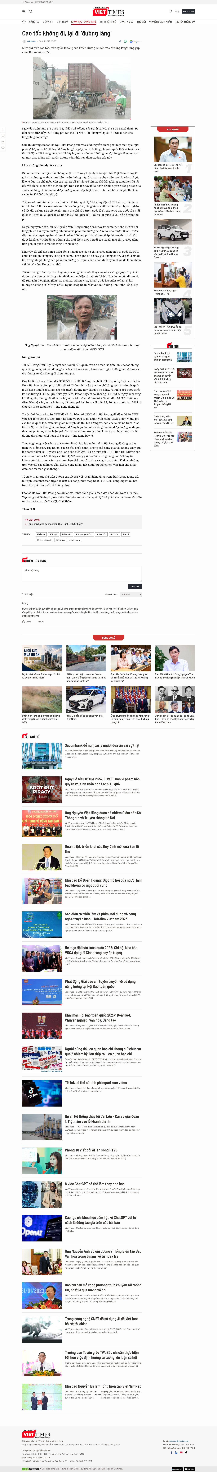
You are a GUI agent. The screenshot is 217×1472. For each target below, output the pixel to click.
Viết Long (31, 41)
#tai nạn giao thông (84, 534)
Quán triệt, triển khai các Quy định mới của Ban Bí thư (163, 420)
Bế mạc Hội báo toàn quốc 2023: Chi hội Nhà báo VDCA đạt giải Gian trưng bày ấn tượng (101, 950)
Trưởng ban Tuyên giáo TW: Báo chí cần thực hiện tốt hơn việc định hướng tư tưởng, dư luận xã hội (102, 1355)
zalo (176, 1452)
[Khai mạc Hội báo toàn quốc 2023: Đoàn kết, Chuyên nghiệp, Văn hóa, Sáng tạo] (42, 1026)
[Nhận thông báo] (170, 11)
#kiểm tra (41, 534)
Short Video (126, 22)
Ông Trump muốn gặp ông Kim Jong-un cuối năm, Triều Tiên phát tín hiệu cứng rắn (130, 719)
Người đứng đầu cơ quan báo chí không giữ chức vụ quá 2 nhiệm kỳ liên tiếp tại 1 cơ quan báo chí (103, 1051)
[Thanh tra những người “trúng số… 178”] (173, 275)
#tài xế (126, 534)
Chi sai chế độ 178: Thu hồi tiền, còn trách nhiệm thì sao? (168, 168)
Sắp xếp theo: (111, 594)
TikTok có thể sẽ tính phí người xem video (96, 1082)
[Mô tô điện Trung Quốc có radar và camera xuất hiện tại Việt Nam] (173, 311)
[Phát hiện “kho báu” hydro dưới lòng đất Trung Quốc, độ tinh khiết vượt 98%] (42, 699)
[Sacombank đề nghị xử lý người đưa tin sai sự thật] (184, 357)
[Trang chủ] (24, 22)
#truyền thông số (44, 540)
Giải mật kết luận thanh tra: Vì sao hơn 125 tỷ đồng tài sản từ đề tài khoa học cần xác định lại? (86, 677)
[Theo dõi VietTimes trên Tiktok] (186, 1452)
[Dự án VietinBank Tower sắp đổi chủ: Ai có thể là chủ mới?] (42, 658)
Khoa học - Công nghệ (83, 22)
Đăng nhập (188, 11)
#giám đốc (101, 534)
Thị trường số (108, 22)
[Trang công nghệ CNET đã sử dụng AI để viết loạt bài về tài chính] (42, 1329)
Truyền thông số (185, 22)
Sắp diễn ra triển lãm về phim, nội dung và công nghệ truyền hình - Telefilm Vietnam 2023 (100, 916)
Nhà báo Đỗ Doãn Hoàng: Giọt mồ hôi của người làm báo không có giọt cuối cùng (164, 439)
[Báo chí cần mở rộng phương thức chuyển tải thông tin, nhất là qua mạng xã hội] (42, 1295)
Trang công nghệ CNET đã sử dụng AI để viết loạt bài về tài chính (101, 1321)
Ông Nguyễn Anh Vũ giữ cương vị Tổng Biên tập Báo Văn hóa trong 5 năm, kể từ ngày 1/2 (103, 1253)
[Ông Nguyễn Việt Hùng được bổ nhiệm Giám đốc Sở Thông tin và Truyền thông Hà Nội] (184, 395)
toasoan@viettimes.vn (179, 1441)
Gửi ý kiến (135, 586)
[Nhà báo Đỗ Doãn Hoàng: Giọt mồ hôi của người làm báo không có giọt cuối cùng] (184, 437)
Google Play (189, 1469)
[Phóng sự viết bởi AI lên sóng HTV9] (42, 1160)
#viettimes (60, 540)
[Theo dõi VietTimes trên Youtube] (181, 1452)
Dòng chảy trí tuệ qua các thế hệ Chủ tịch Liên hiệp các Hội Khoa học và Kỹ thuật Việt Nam (174, 719)
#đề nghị (53, 534)
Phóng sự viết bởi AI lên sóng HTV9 (91, 1150)
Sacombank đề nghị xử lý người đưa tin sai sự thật (163, 356)
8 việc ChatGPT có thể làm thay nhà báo (95, 1183)
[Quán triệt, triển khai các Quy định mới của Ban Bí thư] (184, 421)
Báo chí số (31, 737)
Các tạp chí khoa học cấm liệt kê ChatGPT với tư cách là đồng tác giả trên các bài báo (100, 1220)
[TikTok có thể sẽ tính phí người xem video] (42, 1093)
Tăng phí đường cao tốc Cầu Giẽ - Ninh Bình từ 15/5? (55, 524)
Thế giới (141, 22)
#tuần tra (114, 534)
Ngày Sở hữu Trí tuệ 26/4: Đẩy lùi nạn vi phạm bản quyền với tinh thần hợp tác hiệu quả (164, 376)
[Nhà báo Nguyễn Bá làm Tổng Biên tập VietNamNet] (42, 1397)
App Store (177, 1469)
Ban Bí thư (67, 1062)
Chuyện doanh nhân (160, 22)
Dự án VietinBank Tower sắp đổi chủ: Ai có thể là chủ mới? (41, 676)
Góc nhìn (48, 22)
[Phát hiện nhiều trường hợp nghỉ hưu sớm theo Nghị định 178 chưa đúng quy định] (173, 189)
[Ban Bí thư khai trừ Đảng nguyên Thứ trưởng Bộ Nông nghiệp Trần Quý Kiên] (175, 658)
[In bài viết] (125, 41)
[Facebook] (120, 41)
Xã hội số (34, 22)
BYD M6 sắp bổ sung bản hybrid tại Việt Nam (84, 717)
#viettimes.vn (74, 540)
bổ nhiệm (98, 1393)
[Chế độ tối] (177, 11)
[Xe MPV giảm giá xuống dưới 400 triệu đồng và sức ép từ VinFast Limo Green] (173, 232)
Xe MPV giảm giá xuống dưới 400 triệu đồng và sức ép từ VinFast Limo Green (166, 252)
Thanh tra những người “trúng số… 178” (166, 292)
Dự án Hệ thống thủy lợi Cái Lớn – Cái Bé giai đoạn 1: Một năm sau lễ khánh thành (102, 1118)
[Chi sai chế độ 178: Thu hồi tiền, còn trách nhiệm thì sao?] (173, 149)
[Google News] (135, 41)
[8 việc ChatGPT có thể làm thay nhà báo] (42, 1194)
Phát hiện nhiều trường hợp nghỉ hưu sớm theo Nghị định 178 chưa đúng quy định (167, 209)
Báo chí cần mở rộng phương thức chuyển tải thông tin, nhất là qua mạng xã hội (103, 1287)
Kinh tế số (62, 22)
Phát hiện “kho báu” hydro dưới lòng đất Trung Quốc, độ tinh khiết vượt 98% (41, 719)
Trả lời (41, 621)
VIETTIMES (108, 11)
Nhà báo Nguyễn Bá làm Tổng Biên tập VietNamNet (103, 1386)
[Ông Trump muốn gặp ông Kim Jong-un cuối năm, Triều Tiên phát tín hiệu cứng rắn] (131, 699)
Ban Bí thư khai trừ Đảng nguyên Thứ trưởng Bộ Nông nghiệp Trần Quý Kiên (175, 676)
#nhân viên (66, 534)
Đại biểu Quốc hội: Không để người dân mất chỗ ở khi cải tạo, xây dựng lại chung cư (129, 677)
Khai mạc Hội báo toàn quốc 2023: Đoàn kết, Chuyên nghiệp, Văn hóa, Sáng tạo (98, 1017)
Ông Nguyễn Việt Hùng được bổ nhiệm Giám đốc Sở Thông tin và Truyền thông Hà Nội (164, 399)
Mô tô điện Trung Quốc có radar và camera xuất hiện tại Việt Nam (167, 330)
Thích (28, 621)
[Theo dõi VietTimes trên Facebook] (171, 1452)
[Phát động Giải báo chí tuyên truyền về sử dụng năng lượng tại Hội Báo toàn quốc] (42, 992)
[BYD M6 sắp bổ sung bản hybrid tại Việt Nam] (86, 699)
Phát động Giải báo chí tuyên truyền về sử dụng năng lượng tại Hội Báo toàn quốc (100, 984)
